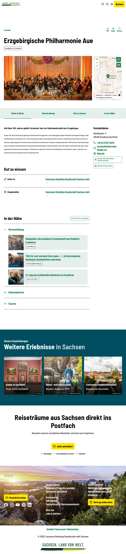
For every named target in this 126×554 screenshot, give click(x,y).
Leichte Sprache (95, 484)
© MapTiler (107, 95)
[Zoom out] (97, 62)
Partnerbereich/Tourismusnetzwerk (62, 504)
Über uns (50, 509)
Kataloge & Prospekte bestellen (60, 488)
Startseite (7, 30)
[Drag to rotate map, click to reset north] (97, 66)
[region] (108, 78)
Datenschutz (73, 529)
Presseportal (52, 497)
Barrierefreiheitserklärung (100, 488)
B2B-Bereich (51, 500)
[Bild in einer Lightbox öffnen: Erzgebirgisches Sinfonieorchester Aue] (48, 78)
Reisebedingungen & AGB (99, 491)
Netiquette (93, 494)
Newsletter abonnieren (56, 491)
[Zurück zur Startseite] (11, 4)
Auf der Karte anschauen (79, 218)
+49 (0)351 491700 (20, 484)
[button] (120, 551)
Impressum (60, 529)
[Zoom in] (97, 59)
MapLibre (99, 95)
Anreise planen (53, 484)
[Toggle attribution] (119, 95)
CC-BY (21, 283)
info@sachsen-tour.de (21, 490)
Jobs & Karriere (53, 513)
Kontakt (50, 529)
